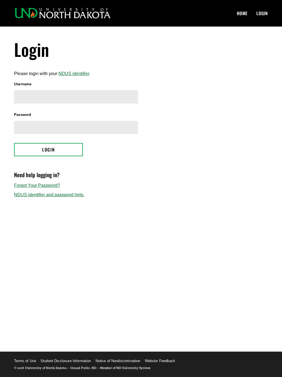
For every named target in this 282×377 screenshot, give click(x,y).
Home (242, 13)
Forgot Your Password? (37, 185)
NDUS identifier (73, 73)
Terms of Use (25, 361)
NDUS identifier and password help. (49, 194)
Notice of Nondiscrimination (118, 361)
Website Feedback (160, 361)
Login (262, 13)
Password (22, 115)
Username (22, 84)
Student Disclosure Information (65, 361)
